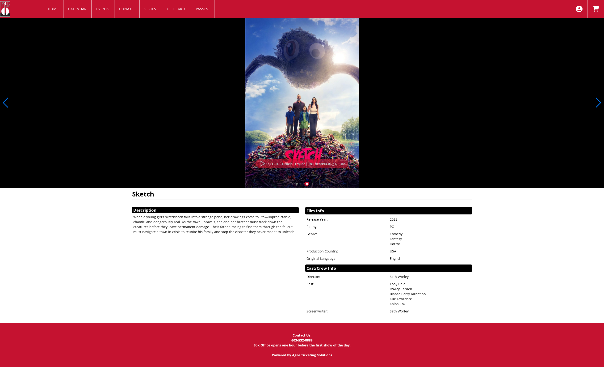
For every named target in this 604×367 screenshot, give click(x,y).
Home (53, 9)
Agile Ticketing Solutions (312, 355)
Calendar (77, 9)
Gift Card (176, 9)
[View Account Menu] (579, 9)
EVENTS (102, 9)
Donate (127, 9)
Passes (203, 9)
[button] (297, 184)
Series (150, 9)
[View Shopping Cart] (595, 9)
